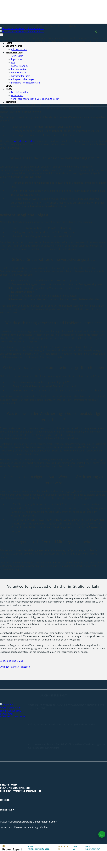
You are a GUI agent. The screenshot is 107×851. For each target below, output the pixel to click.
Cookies (44, 827)
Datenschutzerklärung (26, 827)
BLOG (9, 85)
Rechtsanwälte (18, 69)
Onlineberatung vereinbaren (15, 666)
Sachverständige (20, 65)
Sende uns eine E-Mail (11, 660)
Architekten (17, 55)
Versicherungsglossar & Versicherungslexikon (35, 98)
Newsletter (17, 95)
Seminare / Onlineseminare (25, 82)
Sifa (13, 62)
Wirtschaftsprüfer (20, 75)
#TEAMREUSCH (14, 46)
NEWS (9, 88)
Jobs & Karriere (19, 49)
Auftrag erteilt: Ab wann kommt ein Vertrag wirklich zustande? (61, 724)
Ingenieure (16, 59)
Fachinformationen (21, 92)
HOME (9, 43)
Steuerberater (18, 72)
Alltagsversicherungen (23, 79)
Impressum (6, 827)
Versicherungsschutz (25, 141)
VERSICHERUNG (14, 52)
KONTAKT (11, 102)
